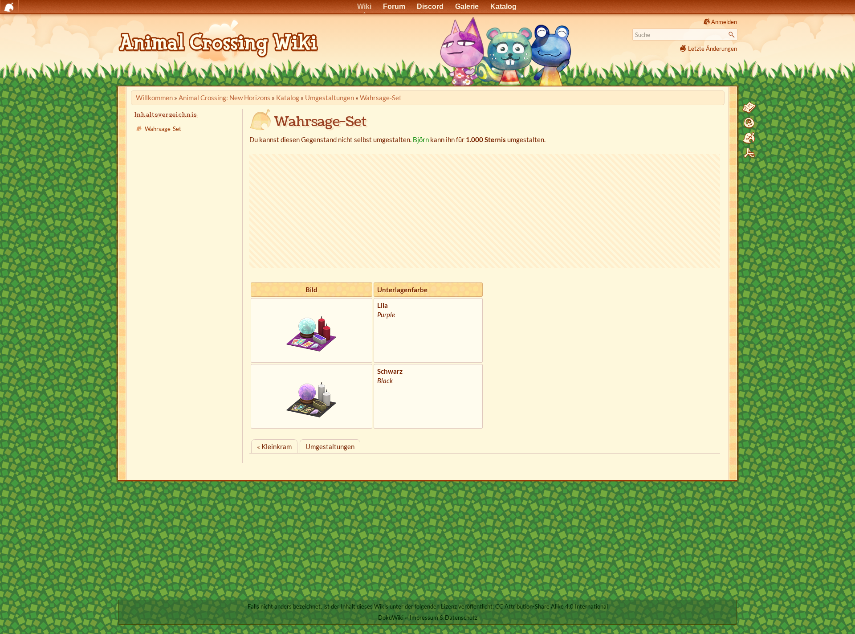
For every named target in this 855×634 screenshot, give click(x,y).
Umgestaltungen (329, 98)
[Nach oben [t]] (749, 153)
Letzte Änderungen (712, 48)
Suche (733, 35)
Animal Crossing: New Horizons (224, 98)
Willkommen (154, 98)
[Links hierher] (749, 138)
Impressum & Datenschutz (443, 617)
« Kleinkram (274, 446)
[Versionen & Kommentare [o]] (749, 123)
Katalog (287, 98)
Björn (421, 139)
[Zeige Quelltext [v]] (749, 107)
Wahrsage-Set (381, 98)
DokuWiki (390, 617)
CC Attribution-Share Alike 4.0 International (551, 606)
